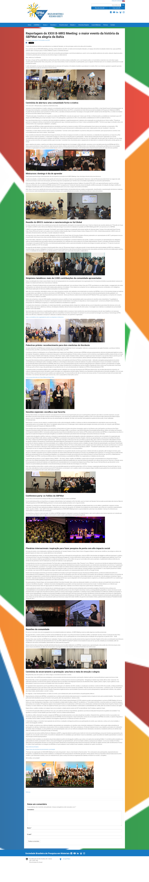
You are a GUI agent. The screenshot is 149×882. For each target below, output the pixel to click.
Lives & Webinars (96, 25)
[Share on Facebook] (26, 42)
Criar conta (116, 8)
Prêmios (105, 25)
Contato (112, 25)
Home (29, 25)
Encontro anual (63, 25)
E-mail (29, 834)
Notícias (28, 792)
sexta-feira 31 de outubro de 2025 (41, 40)
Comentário (30, 809)
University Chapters (83, 25)
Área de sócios (99, 8)
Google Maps (66, 858)
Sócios (45, 25)
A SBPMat (37, 25)
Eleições (72, 25)
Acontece (53, 25)
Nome (29, 828)
